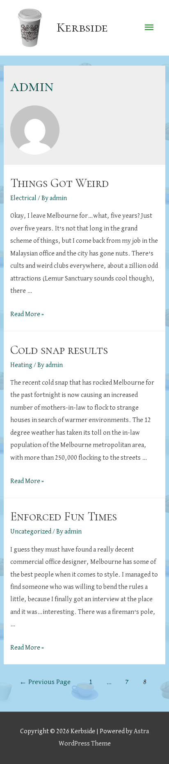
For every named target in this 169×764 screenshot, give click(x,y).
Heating (21, 365)
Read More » (27, 314)
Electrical (23, 198)
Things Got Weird (59, 183)
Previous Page (45, 682)
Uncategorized (30, 531)
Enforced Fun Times (63, 516)
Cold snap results (59, 350)
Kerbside (82, 27)
